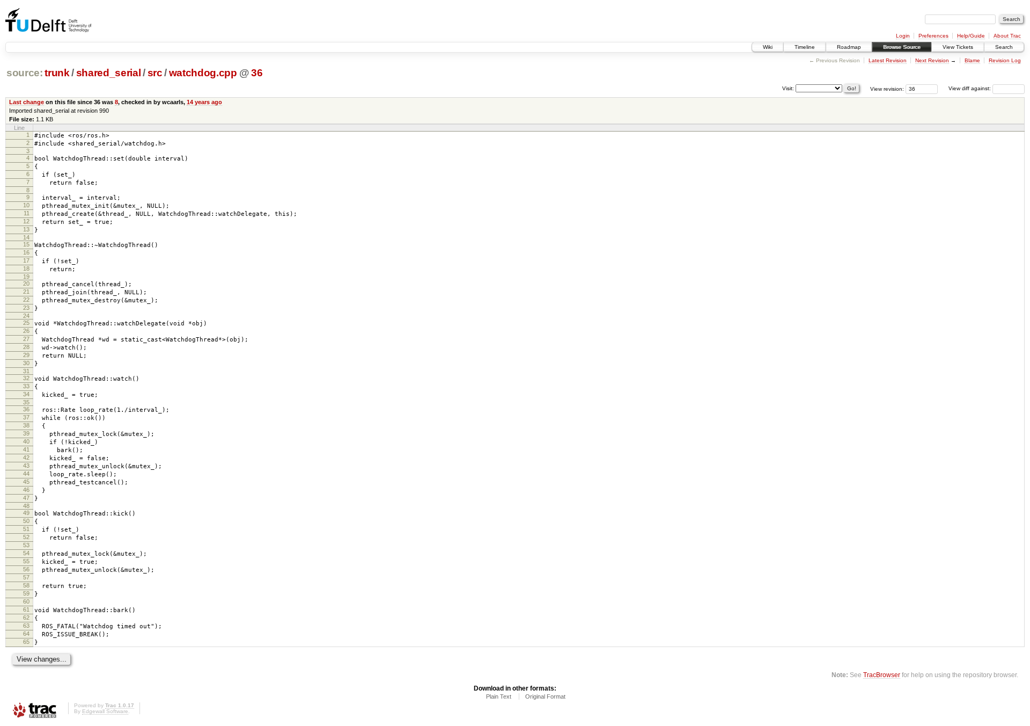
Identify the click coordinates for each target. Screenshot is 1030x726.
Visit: (788, 88)
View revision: (887, 88)
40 (26, 441)
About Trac (1007, 36)
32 (26, 378)
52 (26, 537)
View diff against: (970, 88)
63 (26, 625)
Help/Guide (971, 36)
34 (26, 394)
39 (26, 433)
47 (26, 498)
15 (26, 244)
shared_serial (108, 72)
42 (26, 457)
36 (256, 72)
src (155, 72)
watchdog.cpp (203, 72)
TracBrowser (881, 674)
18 (26, 268)
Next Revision (932, 60)
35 (26, 402)
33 (26, 386)
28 (26, 347)
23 (26, 307)
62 (26, 617)
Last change (26, 102)
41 (26, 449)
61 (26, 609)
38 (26, 425)
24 (26, 316)
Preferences (933, 36)
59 (26, 593)
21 (26, 291)
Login (903, 36)
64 (26, 633)
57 (26, 577)
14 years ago (204, 102)
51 (26, 529)
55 (26, 561)
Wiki (767, 47)
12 (26, 221)
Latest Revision (888, 60)
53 (26, 545)
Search (1004, 47)
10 (26, 205)
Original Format (545, 696)
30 (26, 363)
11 (27, 213)
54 (26, 553)
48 (26, 506)
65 (26, 641)
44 (26, 473)
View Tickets (958, 47)
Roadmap (849, 47)
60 (26, 601)
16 (26, 252)
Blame (972, 60)
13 (26, 229)
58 (26, 585)
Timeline (804, 47)
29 (26, 355)
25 (26, 323)
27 (26, 339)
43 (26, 465)
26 (26, 331)
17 (26, 260)
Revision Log (1005, 60)
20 (26, 283)
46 (26, 490)
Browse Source (902, 47)
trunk (57, 72)
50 (26, 521)
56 (26, 569)
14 (26, 237)
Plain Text (498, 696)
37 (26, 417)
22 (26, 299)
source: (24, 72)
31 (26, 371)
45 (26, 481)
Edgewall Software (105, 711)
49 (26, 513)
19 (26, 276)
